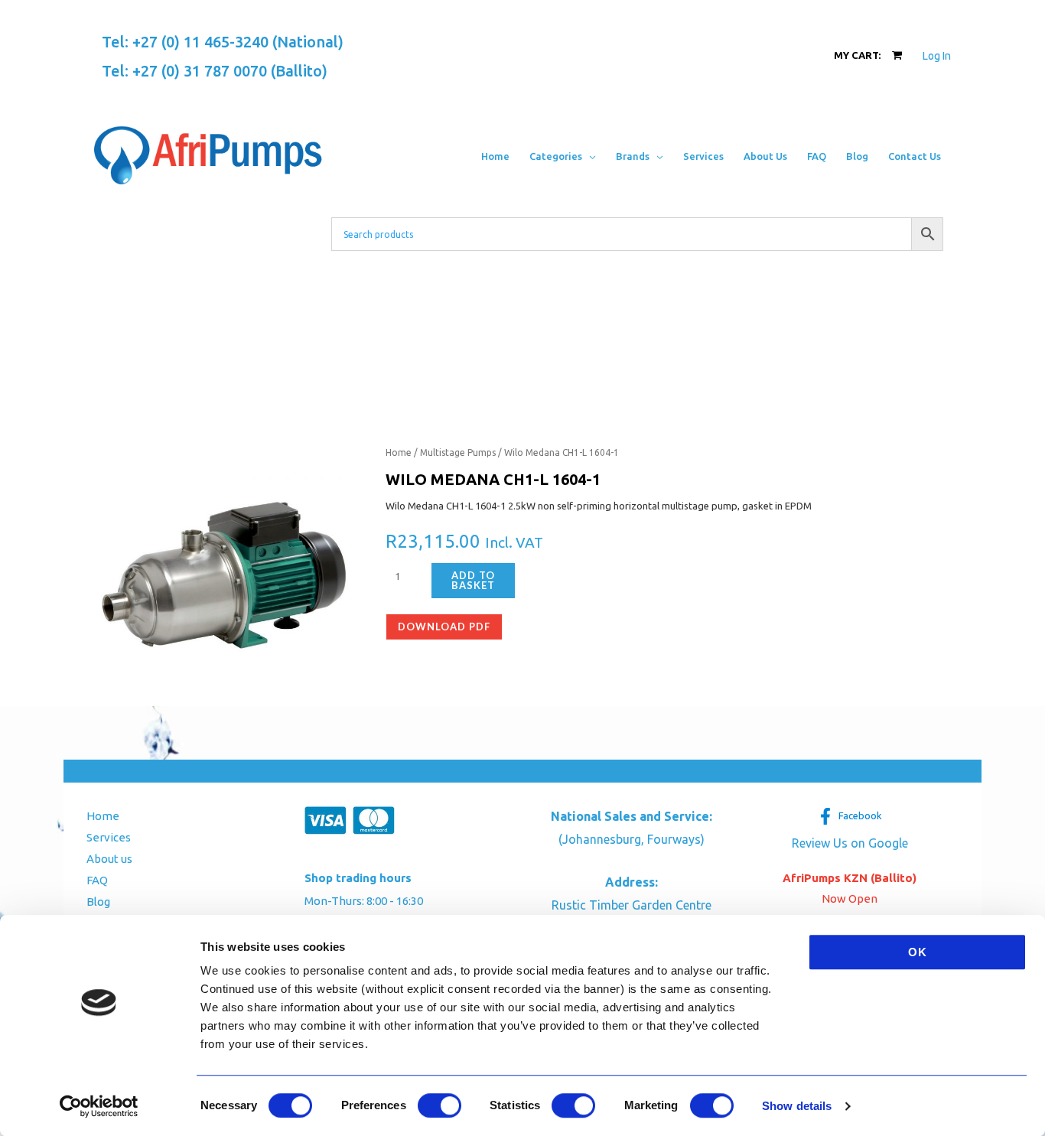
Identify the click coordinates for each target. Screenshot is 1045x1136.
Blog (98, 901)
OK (917, 952)
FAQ (97, 880)
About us (109, 858)
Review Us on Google (850, 843)
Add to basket (473, 580)
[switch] (439, 1105)
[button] (589, 156)
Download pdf (444, 626)
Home (399, 452)
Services (108, 837)
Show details (797, 1105)
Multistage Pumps (458, 452)
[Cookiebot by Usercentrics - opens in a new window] (99, 1106)
